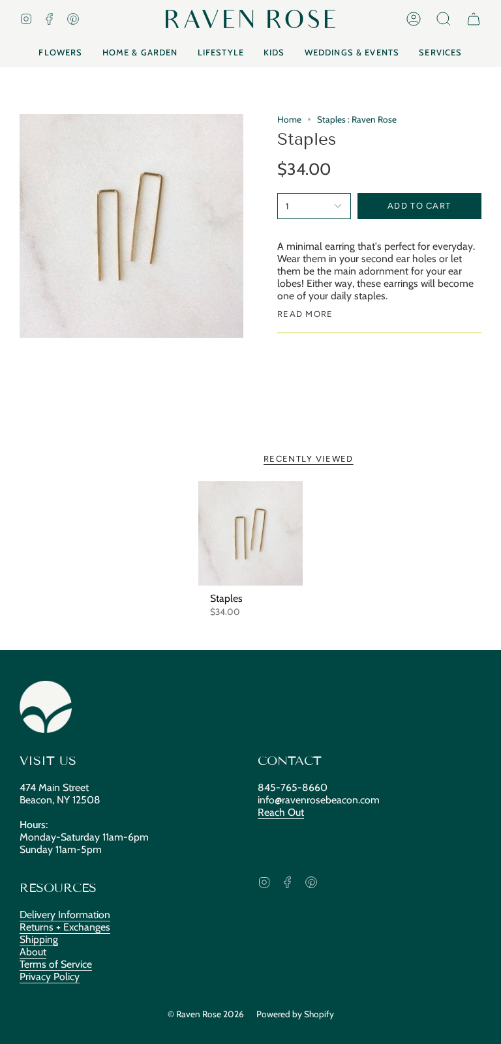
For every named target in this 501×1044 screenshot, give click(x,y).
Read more (305, 314)
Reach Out (281, 812)
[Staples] (250, 533)
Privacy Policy (50, 976)
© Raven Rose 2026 (206, 1014)
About (33, 952)
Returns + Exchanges (65, 927)
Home (289, 119)
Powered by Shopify (295, 1014)
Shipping (39, 939)
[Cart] (474, 19)
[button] (444, 19)
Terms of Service (56, 964)
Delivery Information (65, 914)
